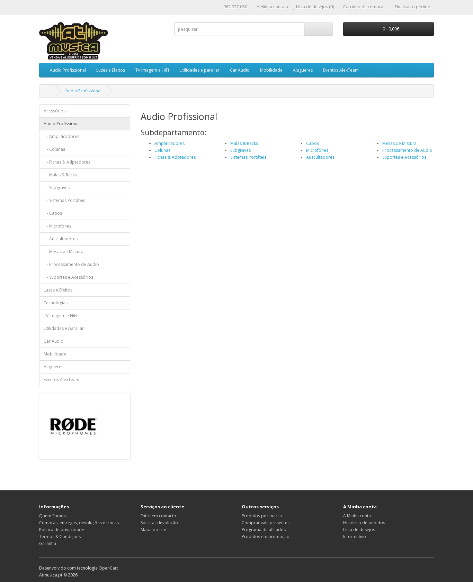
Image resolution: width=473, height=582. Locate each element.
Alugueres (303, 70)
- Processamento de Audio (71, 264)
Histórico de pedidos (364, 523)
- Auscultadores (61, 239)
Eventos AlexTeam (341, 70)
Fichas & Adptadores (175, 157)
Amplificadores (169, 143)
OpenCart (108, 568)
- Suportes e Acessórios (68, 277)
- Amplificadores (61, 136)
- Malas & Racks (60, 175)
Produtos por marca (262, 516)
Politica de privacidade (61, 530)
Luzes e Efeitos (110, 70)
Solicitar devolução (159, 523)
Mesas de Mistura (399, 143)
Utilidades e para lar (199, 70)
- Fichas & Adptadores (67, 162)
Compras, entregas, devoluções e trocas (79, 523)
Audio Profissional (68, 70)
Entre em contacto (158, 516)
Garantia (47, 543)
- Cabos (53, 213)
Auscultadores (320, 157)
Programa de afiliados (264, 530)
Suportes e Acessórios (404, 157)
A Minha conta (357, 516)
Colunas (162, 150)
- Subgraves (57, 188)
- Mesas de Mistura (63, 252)
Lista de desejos (359, 530)
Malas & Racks (244, 143)
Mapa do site (153, 530)
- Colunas (54, 149)
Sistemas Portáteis (248, 157)
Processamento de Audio (407, 150)
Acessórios (54, 111)
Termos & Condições (60, 536)
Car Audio (240, 70)
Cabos (312, 143)
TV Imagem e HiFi (152, 70)
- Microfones (57, 226)
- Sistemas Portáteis (64, 200)
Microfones (317, 150)
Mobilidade (271, 70)
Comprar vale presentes (265, 523)
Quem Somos (52, 516)
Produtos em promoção (265, 536)
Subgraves (240, 150)
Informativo (354, 536)
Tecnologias (56, 303)
